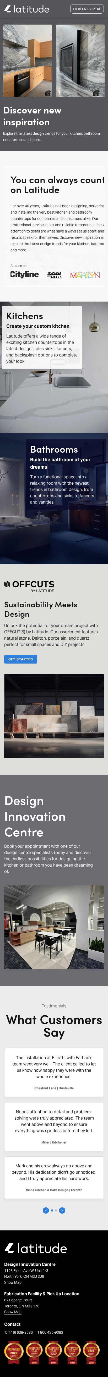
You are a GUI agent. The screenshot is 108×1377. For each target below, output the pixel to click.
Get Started (20, 659)
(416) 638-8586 (20, 1332)
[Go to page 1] (52, 1210)
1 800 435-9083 (50, 1332)
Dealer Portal (87, 8)
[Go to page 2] (56, 1210)
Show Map (12, 1282)
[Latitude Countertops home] (26, 9)
